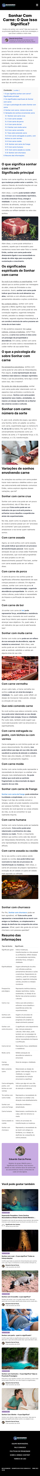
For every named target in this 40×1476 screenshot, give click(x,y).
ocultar (16, 90)
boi (23, 610)
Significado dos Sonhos (13, 1224)
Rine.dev (35, 1468)
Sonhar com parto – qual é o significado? (16, 1335)
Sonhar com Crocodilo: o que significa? (16, 1297)
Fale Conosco (20, 1447)
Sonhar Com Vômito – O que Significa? (16, 1414)
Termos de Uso (20, 1459)
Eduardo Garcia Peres (16, 38)
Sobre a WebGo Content (20, 1455)
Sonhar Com (5, 1212)
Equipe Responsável (20, 1444)
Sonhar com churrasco (17, 912)
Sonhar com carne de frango (13, 794)
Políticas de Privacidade (20, 1451)
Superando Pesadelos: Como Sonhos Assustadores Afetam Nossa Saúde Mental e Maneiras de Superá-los (18, 1218)
